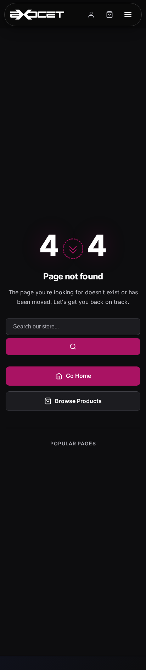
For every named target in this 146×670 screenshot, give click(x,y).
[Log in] (91, 14)
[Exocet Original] (37, 14)
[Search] (73, 346)
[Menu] (128, 14)
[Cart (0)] (109, 14)
